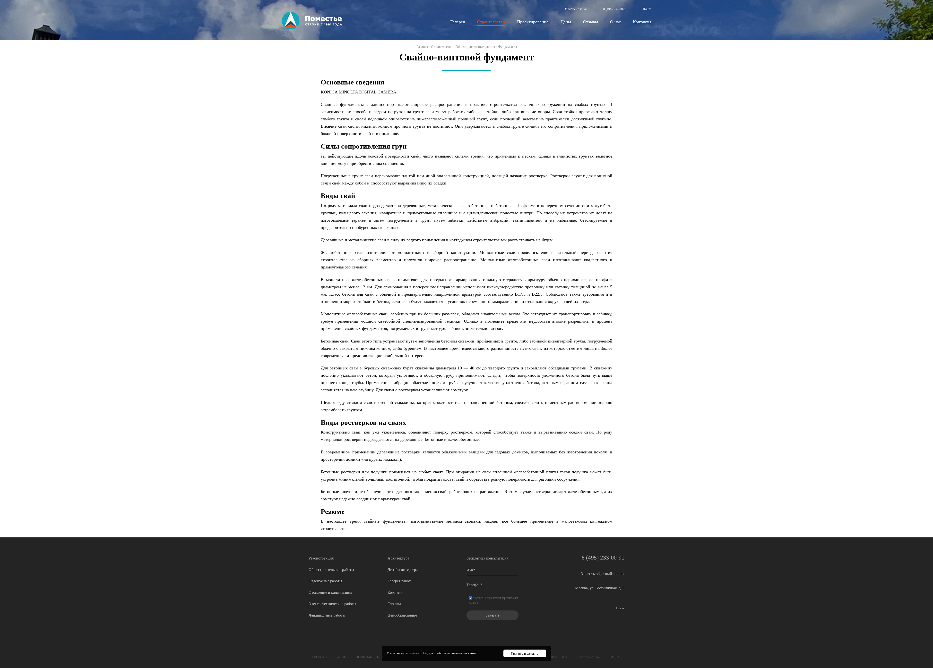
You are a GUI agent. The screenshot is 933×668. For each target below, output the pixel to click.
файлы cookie (418, 653)
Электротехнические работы (332, 604)
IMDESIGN (617, 657)
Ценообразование (402, 615)
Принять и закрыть (524, 653)
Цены (566, 21)
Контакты (642, 21)
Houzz (647, 9)
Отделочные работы (325, 581)
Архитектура (398, 558)
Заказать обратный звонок (602, 574)
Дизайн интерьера (403, 570)
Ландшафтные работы (327, 615)
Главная (422, 47)
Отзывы (590, 21)
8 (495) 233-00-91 (615, 9)
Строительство (491, 21)
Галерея (457, 21)
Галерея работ (399, 581)
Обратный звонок (575, 9)
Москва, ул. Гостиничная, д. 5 (599, 588)
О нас (615, 21)
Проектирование (532, 21)
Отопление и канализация (330, 592)
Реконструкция (321, 558)
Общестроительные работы (475, 47)
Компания (396, 592)
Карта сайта (589, 657)
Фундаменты (507, 47)
